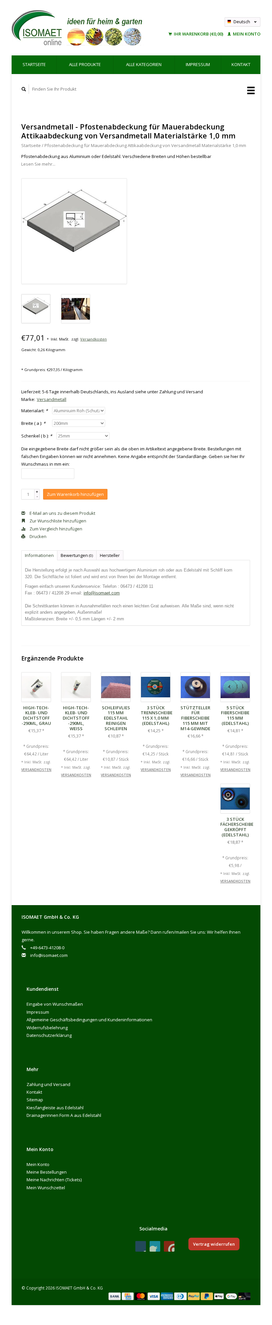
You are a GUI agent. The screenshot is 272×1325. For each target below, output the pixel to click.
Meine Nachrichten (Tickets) (54, 1180)
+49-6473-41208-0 (47, 948)
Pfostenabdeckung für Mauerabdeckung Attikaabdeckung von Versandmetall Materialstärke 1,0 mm (145, 145)
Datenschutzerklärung (49, 1035)
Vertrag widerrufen (214, 1244)
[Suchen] (24, 89)
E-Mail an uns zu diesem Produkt (62, 513)
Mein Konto (246, 34)
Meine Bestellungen (47, 1172)
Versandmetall (51, 399)
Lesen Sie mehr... (38, 164)
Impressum (198, 64)
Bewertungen (77, 555)
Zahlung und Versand (48, 1084)
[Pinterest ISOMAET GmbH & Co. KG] (155, 1246)
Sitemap (35, 1100)
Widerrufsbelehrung (47, 1028)
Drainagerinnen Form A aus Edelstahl (64, 1115)
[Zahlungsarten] (115, 1296)
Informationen (39, 555)
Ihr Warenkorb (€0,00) (198, 34)
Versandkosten (93, 339)
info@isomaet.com (102, 592)
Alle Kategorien (144, 64)
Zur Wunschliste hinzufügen (57, 521)
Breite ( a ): (33, 423)
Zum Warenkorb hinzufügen (75, 494)
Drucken (37, 536)
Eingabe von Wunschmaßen (55, 1004)
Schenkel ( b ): (36, 436)
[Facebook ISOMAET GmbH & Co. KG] (140, 1246)
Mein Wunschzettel (46, 1188)
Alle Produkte (85, 64)
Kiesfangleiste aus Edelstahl (55, 1108)
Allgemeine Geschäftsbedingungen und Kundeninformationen (89, 1020)
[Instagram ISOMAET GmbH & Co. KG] (169, 1246)
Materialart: (34, 411)
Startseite (34, 64)
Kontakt (241, 64)
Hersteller (110, 555)
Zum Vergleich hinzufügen (55, 529)
